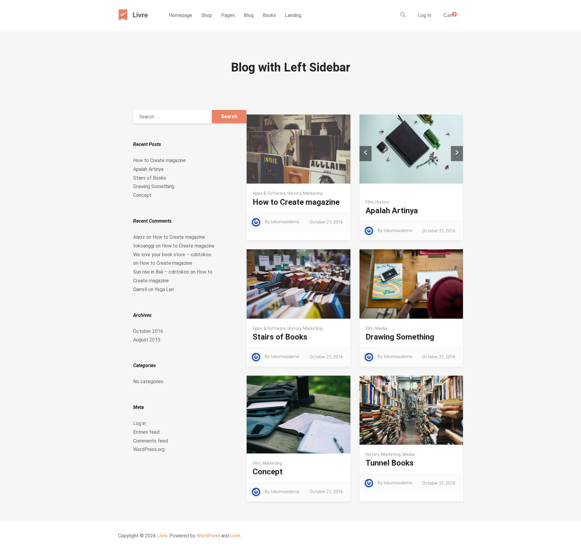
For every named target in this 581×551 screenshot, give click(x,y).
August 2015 (146, 340)
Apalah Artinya (392, 210)
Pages (228, 15)
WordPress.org (149, 449)
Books (269, 15)
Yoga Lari (164, 289)
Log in (139, 423)
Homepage (180, 15)
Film (369, 202)
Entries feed (146, 432)
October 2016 (148, 331)
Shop (206, 15)
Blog (249, 15)
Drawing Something (400, 336)
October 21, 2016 (326, 222)
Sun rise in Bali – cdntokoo (161, 272)
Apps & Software (269, 193)
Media (381, 328)
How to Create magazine (296, 202)
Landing (293, 15)
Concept (268, 471)
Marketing (313, 193)
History (294, 193)
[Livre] (136, 15)
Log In (424, 15)
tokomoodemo (285, 221)
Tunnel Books (390, 462)
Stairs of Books (280, 336)
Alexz (139, 237)
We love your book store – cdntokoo (172, 254)
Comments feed (150, 441)
